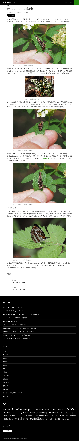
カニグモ (13, 413)
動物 (4, 361)
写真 (4, 358)
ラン (61, 415)
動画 (4, 365)
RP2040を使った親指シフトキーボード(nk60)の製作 (18, 331)
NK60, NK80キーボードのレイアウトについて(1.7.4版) (19, 328)
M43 (55, 409)
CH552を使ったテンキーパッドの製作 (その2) (17, 335)
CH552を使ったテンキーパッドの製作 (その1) (17, 338)
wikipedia (46, 158)
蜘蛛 (4, 386)
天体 (4, 368)
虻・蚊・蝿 (27, 419)
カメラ (5, 354)
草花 (19, 418)
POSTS (71, 2)
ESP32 (24, 410)
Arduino (17, 409)
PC (4, 351)
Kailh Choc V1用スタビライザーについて (15, 307)
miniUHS (60, 410)
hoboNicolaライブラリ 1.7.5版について (14, 325)
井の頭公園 (67, 415)
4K (3, 410)
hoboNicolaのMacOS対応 (10, 321)
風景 (4, 396)
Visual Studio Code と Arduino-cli (13, 311)
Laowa (51, 410)
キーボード (42, 413)
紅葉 (11, 419)
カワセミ (35, 413)
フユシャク (54, 415)
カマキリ (17, 413)
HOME (65, 2)
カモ (31, 413)
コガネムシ (63, 413)
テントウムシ (18, 415)
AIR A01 (8, 409)
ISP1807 (47, 410)
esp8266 (30, 409)
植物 (4, 379)
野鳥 (4, 389)
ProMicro (6, 413)
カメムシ (25, 412)
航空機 (5, 382)
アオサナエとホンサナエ (19, 288)
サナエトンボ (69, 413)
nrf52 (65, 410)
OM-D (70, 409)
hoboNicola (39, 409)
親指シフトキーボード (47, 419)
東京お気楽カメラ (10, 2)
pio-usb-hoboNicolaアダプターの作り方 (15, 318)
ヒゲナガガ (42, 415)
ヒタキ (47, 415)
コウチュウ (53, 412)
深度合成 (7, 419)
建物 (4, 372)
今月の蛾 (73, 415)
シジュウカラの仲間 (9, 415)
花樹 (15, 419)
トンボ (24, 415)
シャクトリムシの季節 (18, 281)
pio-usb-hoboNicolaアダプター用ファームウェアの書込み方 (21, 314)
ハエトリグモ (31, 415)
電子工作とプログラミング (11, 393)
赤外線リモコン (60, 419)
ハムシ (36, 415)
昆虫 (8, 5)
